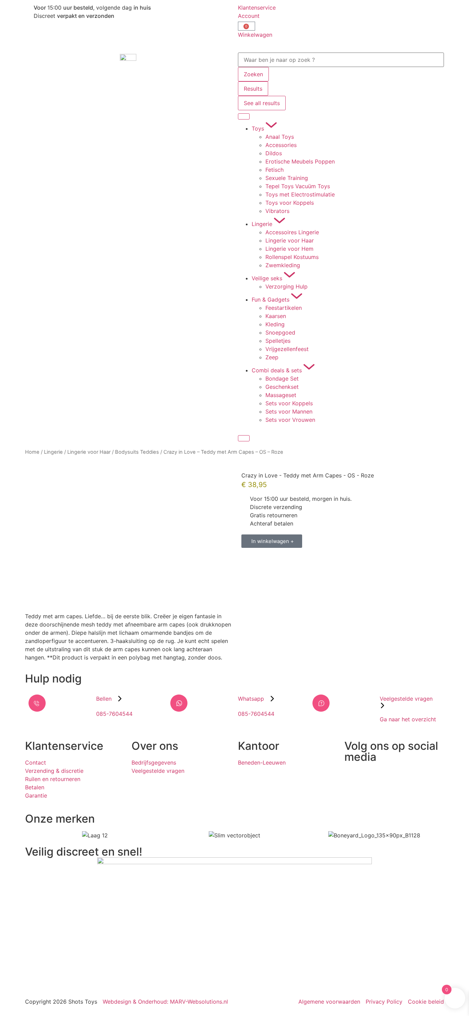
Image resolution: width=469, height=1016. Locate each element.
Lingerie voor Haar (89, 452)
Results (253, 88)
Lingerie (53, 452)
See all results (262, 103)
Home (32, 452)
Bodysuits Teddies (137, 452)
